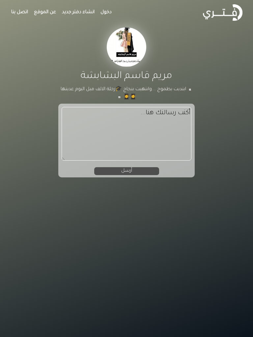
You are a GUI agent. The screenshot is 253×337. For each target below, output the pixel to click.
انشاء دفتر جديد (78, 12)
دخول (106, 12)
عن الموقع (45, 12)
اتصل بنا (19, 12)
